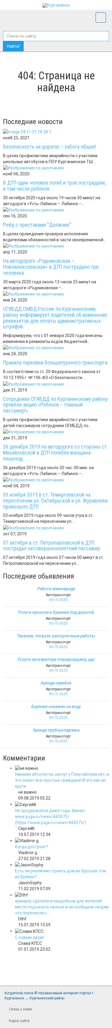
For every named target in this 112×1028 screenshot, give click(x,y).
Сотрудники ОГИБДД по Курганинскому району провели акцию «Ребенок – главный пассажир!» (55, 405)
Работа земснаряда (56, 588)
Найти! (13, 46)
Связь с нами (20, 1009)
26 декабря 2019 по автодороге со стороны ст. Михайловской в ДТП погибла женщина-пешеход (55, 452)
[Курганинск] (56, 5)
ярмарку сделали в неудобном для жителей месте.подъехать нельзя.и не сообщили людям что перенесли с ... (62, 907)
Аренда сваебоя (56, 683)
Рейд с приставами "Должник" (37, 225)
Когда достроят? (31, 846)
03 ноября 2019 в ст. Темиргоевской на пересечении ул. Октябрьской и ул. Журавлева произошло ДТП (55, 500)
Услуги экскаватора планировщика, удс (56, 659)
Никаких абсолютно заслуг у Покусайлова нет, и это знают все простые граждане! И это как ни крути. (62, 780)
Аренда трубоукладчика (56, 730)
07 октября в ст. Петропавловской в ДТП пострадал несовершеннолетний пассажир (51, 545)
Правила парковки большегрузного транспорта (55, 362)
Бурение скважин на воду (56, 706)
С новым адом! (29, 937)
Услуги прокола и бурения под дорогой (56, 612)
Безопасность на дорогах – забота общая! (49, 146)
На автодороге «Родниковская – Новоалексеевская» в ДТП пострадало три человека (51, 267)
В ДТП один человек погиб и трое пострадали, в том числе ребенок (54, 186)
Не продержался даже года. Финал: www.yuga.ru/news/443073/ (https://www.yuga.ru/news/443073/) (50, 816)
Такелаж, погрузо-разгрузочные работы (56, 635)
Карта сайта (19, 1021)
